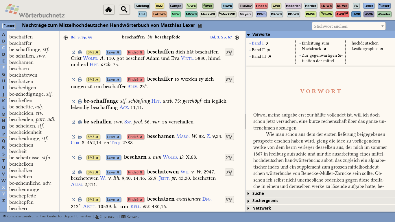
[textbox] (348, 26)
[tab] (320, 34)
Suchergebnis (265, 201)
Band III (259, 56)
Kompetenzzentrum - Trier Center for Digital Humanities (49, 216)
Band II (258, 49)
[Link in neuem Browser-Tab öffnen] (96, 52)
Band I (257, 43)
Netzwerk (261, 208)
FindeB (133, 52)
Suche (258, 193)
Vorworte (261, 34)
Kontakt (132, 216)
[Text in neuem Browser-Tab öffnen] (267, 43)
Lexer (111, 52)
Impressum (108, 216)
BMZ (91, 52)
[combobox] (349, 26)
